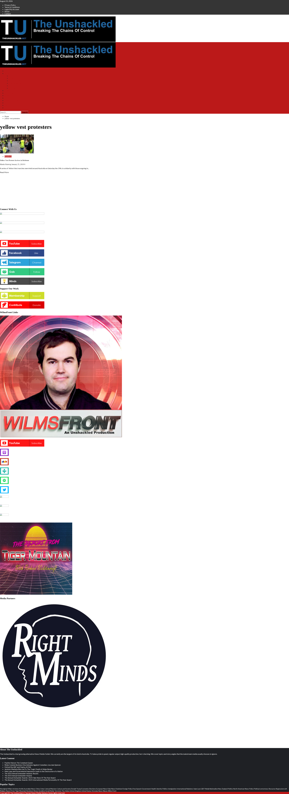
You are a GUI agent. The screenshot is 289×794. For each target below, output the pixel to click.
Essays (7, 103)
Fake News (111, 789)
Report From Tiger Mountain (16, 791)
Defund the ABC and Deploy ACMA (18, 767)
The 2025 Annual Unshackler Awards (18, 776)
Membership (9, 93)
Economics (85, 789)
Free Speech (137, 789)
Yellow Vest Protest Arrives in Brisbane (14, 160)
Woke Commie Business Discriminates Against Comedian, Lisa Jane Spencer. (33, 765)
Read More (4, 172)
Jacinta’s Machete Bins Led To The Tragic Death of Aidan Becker (28, 769)
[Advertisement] (144, 190)
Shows (7, 73)
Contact (8, 14)
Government (146, 789)
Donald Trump (76, 789)
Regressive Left (281, 789)
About (7, 11)
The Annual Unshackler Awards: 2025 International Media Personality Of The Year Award (38, 780)
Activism (16, 789)
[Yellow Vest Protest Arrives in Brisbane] (17, 153)
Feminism (119, 789)
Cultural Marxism (50, 789)
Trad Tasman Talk (15, 83)
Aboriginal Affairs (6, 789)
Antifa (21, 789)
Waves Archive (14, 86)
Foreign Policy (127, 789)
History (7, 105)
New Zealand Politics (225, 789)
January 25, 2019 (18, 164)
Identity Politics (162, 789)
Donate (7, 95)
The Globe (65, 791)
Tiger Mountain (14, 81)
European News (101, 789)
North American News (241, 789)
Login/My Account (12, 9)
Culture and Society (64, 789)
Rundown (8, 156)
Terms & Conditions (12, 7)
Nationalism (214, 789)
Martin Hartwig (6, 164)
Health (153, 789)
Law (198, 789)
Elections (92, 789)
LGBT (203, 789)
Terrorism (57, 791)
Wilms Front (13, 78)
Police (251, 789)
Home (7, 71)
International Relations (185, 789)
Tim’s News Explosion (17, 76)
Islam (195, 789)
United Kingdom (75, 791)
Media (207, 789)
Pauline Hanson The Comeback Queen (19, 763)
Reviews (8, 108)
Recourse (272, 789)
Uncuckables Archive (16, 88)
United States (86, 791)
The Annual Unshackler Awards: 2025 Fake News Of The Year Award (30, 778)
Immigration (172, 789)
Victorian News (97, 791)
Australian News (29, 789)
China (38, 789)
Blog (6, 98)
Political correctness (261, 789)
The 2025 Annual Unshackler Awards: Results (21, 773)
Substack (8, 91)
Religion (3, 791)
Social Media (49, 791)
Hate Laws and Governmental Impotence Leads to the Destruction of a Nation (34, 771)
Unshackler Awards (12, 100)
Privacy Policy (10, 5)
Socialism (42, 791)
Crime (42, 789)
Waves (105, 791)
